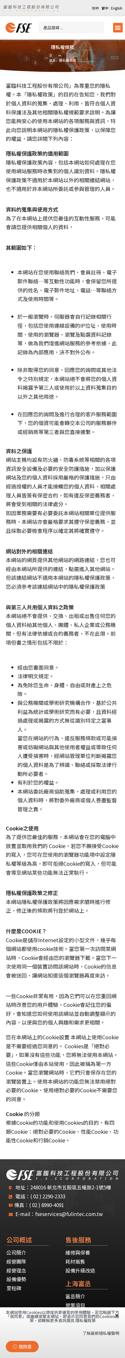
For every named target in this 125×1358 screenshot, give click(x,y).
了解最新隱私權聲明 (101, 1333)
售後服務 (78, 1239)
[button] (118, 27)
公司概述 (19, 1239)
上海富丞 (78, 1283)
